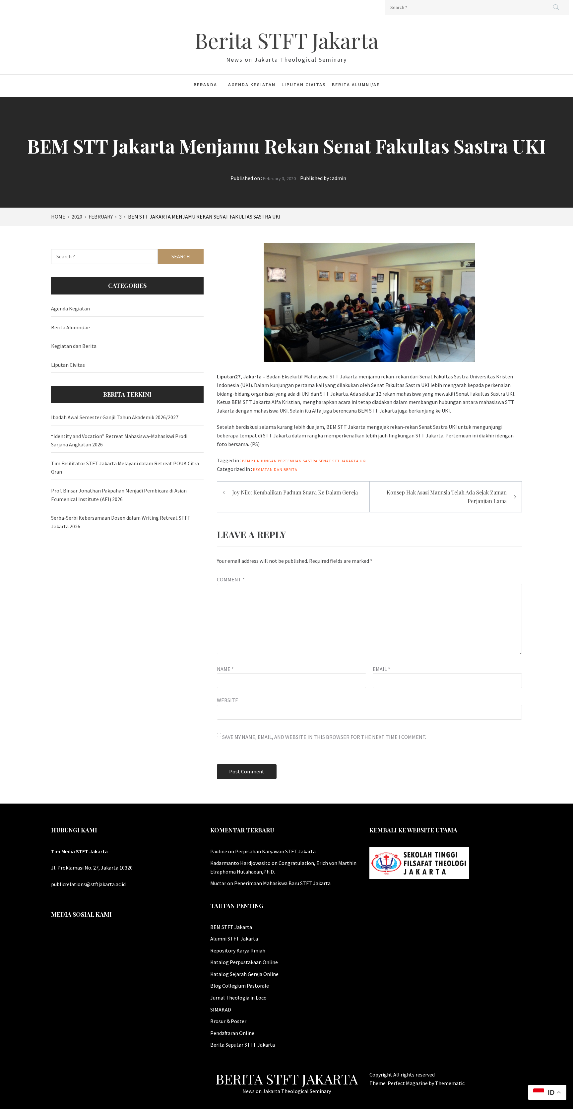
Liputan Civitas (304, 85)
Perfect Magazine (408, 1083)
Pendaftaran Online (232, 1033)
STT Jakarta (345, 460)
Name (225, 669)
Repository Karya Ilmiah (237, 950)
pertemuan (290, 460)
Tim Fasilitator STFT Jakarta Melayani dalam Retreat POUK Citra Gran (125, 467)
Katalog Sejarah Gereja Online (244, 974)
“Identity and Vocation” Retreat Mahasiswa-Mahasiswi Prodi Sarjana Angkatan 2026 (119, 440)
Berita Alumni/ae (356, 85)
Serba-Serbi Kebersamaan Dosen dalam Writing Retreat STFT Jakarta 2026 (121, 522)
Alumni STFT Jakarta (234, 938)
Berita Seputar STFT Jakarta (242, 1044)
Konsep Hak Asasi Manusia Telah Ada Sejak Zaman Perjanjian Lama (447, 496)
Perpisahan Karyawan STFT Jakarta (275, 851)
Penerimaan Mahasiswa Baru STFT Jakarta (282, 883)
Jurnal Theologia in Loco (238, 997)
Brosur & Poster (228, 1021)
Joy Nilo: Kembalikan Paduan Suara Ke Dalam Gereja (295, 492)
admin (339, 178)
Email (381, 669)
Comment (231, 579)
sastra (310, 460)
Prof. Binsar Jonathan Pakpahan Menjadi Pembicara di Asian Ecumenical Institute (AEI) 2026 (119, 494)
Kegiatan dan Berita (275, 469)
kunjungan (264, 460)
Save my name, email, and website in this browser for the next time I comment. (324, 737)
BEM (246, 460)
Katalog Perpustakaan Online (244, 962)
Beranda (205, 85)
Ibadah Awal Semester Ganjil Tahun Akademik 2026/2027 (114, 417)
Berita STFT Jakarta (287, 40)
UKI (363, 460)
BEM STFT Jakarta (231, 927)
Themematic (450, 1083)
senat (325, 460)
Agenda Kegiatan (252, 85)
